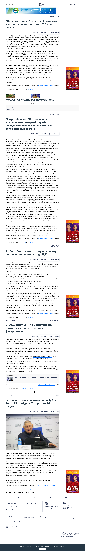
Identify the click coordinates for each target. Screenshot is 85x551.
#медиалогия (31, 391)
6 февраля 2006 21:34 (54, 114)
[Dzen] (50, 497)
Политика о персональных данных (67, 526)
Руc (7, 4)
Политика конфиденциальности (67, 536)
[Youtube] (66, 497)
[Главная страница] (42, 4)
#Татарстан (8, 492)
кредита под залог (51, 266)
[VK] (18, 497)
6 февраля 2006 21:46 (54, 16)
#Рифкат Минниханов (18, 492)
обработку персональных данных (27, 546)
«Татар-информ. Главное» (46, 85)
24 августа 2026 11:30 (54, 395)
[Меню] (78, 4)
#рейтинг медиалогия (20, 391)
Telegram (30, 89)
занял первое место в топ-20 (42, 356)
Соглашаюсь (42, 548)
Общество (56, 15)
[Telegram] (34, 497)
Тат (13, 4)
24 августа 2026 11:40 (54, 320)
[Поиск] (71, 4)
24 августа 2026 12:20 (54, 245)
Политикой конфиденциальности (58, 546)
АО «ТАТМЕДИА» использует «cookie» (68, 531)
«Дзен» (24, 89)
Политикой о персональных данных (42, 546)
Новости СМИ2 (10, 107)
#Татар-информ (9, 391)
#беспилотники (29, 492)
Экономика (56, 243)
